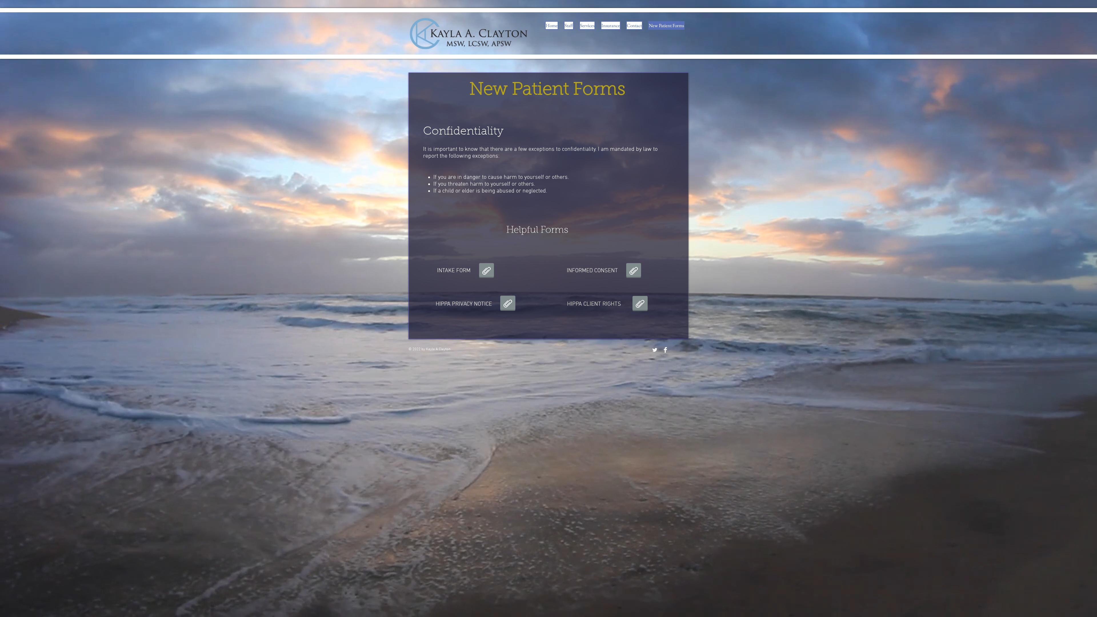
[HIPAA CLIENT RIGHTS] (640, 304)
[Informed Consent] (633, 271)
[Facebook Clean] (665, 350)
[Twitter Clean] (655, 350)
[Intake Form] (486, 271)
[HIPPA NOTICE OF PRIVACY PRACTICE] (508, 303)
